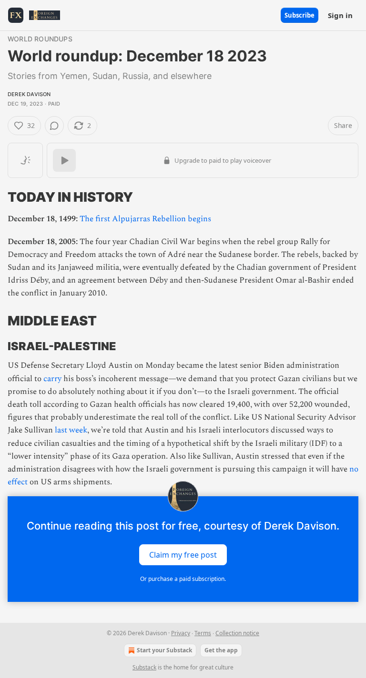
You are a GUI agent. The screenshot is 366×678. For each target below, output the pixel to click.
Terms (202, 633)
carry (52, 379)
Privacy (180, 633)
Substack (144, 667)
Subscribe (300, 15)
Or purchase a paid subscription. (183, 579)
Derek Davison (29, 94)
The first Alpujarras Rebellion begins (145, 219)
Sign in (340, 15)
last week (71, 430)
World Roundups (40, 39)
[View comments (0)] (54, 125)
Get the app (221, 650)
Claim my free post (183, 555)
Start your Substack (164, 650)
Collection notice (237, 633)
